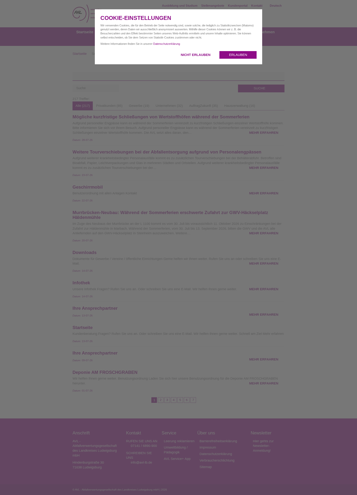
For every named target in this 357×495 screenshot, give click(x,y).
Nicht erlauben (196, 55)
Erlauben (238, 55)
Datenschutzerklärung (166, 43)
